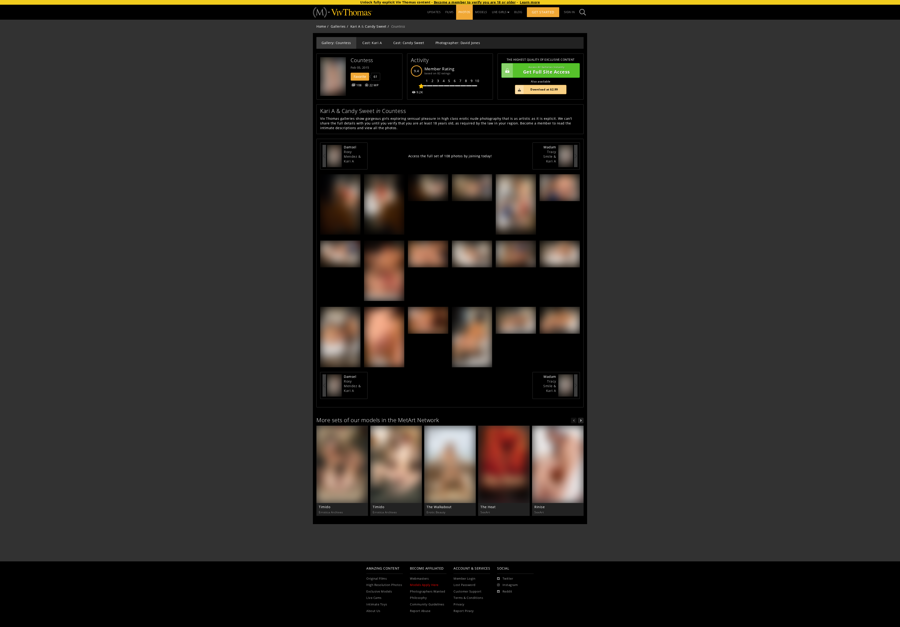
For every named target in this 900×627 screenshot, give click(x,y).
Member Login (464, 579)
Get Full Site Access (546, 70)
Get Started (543, 12)
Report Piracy (464, 611)
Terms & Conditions (468, 598)
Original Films (376, 579)
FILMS (449, 12)
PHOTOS (464, 12)
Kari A (355, 26)
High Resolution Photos (384, 585)
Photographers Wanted (427, 591)
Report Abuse (420, 611)
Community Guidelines (427, 604)
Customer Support (467, 591)
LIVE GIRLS (499, 12)
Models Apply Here (424, 585)
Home (321, 26)
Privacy (459, 604)
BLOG (518, 12)
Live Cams (374, 598)
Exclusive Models (379, 591)
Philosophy (418, 598)
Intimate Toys (376, 604)
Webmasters (419, 579)
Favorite (360, 76)
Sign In (569, 12)
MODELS (481, 12)
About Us (373, 611)
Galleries (338, 26)
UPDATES (434, 12)
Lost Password (465, 585)
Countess (362, 60)
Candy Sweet (375, 26)
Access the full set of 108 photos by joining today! (450, 156)
